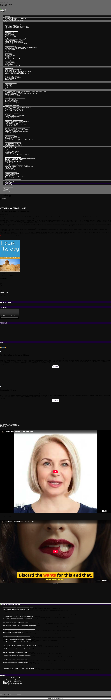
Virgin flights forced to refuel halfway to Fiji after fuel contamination (16, 636)
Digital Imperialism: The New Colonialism (8, 424)
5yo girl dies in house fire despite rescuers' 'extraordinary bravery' (16, 609)
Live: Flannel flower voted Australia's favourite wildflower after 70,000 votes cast (19, 645)
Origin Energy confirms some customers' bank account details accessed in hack (19, 629)
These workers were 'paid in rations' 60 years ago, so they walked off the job (18, 668)
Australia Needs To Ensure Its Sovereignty (11, 684)
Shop (1, 694)
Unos (10, 694)
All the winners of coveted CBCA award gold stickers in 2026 (15, 622)
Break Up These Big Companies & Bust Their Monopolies (14, 685)
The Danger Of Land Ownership (6, 423)
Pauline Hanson (3, 426)
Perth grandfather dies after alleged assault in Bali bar (13, 632)
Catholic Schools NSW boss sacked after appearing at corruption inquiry (17, 618)
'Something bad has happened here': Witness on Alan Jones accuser (16, 612)
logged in (7, 297)
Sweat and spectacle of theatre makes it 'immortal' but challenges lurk (17, 655)
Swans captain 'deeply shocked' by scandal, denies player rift (15, 659)
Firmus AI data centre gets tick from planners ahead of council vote (16, 641)
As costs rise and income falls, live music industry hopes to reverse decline (18, 664)
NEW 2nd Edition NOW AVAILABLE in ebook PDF (13, 208)
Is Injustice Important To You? (7, 516)
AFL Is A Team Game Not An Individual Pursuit (10, 425)
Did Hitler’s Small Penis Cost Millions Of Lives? (12, 683)
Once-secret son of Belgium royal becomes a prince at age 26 (15, 652)
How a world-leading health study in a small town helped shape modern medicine (19, 625)
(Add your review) (4, 292)
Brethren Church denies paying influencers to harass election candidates (17, 648)
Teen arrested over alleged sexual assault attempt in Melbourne (15, 662)
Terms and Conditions (58, 698)
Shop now (55, 366)
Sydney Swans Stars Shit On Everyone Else (9, 422)
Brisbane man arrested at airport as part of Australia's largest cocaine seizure (18, 616)
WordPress (19, 694)
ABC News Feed (16, 604)
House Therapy (9, 235)
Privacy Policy (50, 698)
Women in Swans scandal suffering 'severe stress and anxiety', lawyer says (18, 607)
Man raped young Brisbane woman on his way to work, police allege (17, 639)
